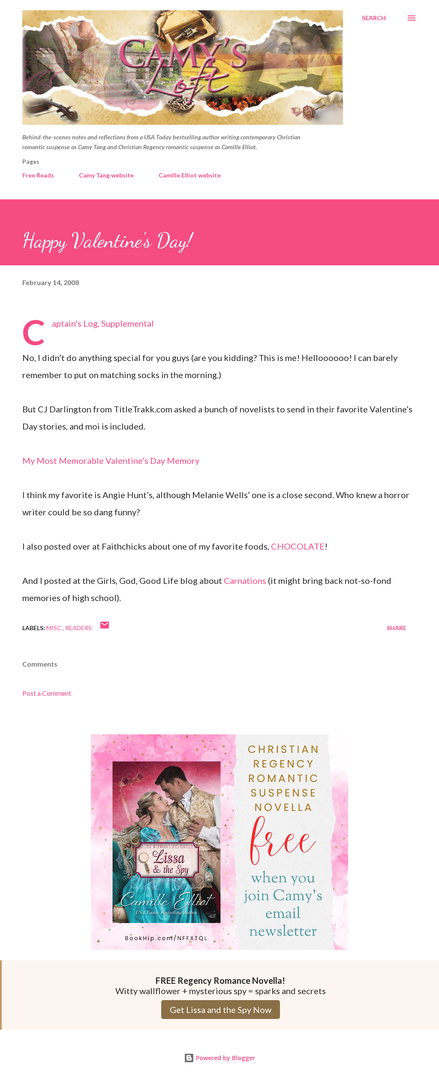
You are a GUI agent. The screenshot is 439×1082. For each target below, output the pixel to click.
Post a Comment (46, 693)
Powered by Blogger (224, 1058)
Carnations (245, 580)
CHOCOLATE (298, 546)
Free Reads (38, 175)
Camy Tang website (106, 175)
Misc (54, 627)
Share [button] (396, 627)
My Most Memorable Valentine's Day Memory (110, 460)
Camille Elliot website (190, 175)
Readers (78, 627)
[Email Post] (104, 627)
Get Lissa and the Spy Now (220, 1009)
